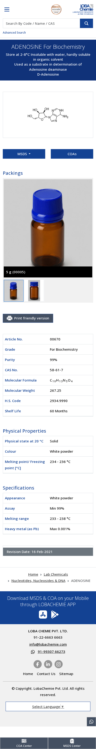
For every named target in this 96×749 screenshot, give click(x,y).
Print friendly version (31, 318)
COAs (72, 153)
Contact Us (46, 673)
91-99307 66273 (51, 651)
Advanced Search (14, 33)
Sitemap (66, 673)
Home (33, 574)
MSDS (22, 153)
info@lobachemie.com (48, 644)
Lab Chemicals (56, 574)
